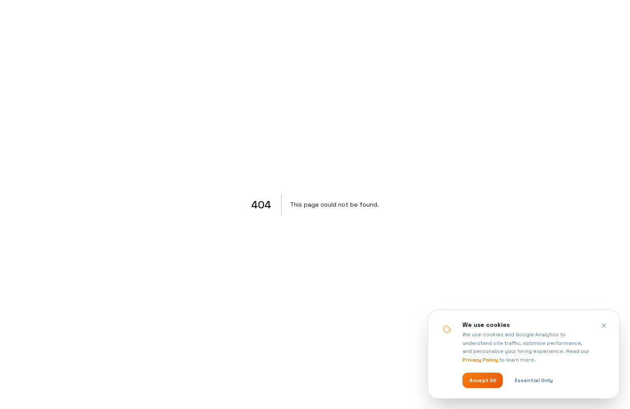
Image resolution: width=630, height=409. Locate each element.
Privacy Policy (480, 359)
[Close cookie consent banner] (604, 325)
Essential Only (534, 380)
